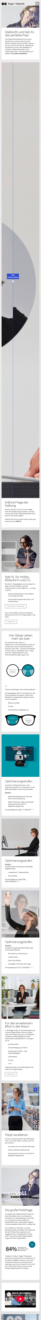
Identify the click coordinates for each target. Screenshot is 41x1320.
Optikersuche (11, 621)
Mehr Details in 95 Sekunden (15, 606)
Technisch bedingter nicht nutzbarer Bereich (20, 689)
